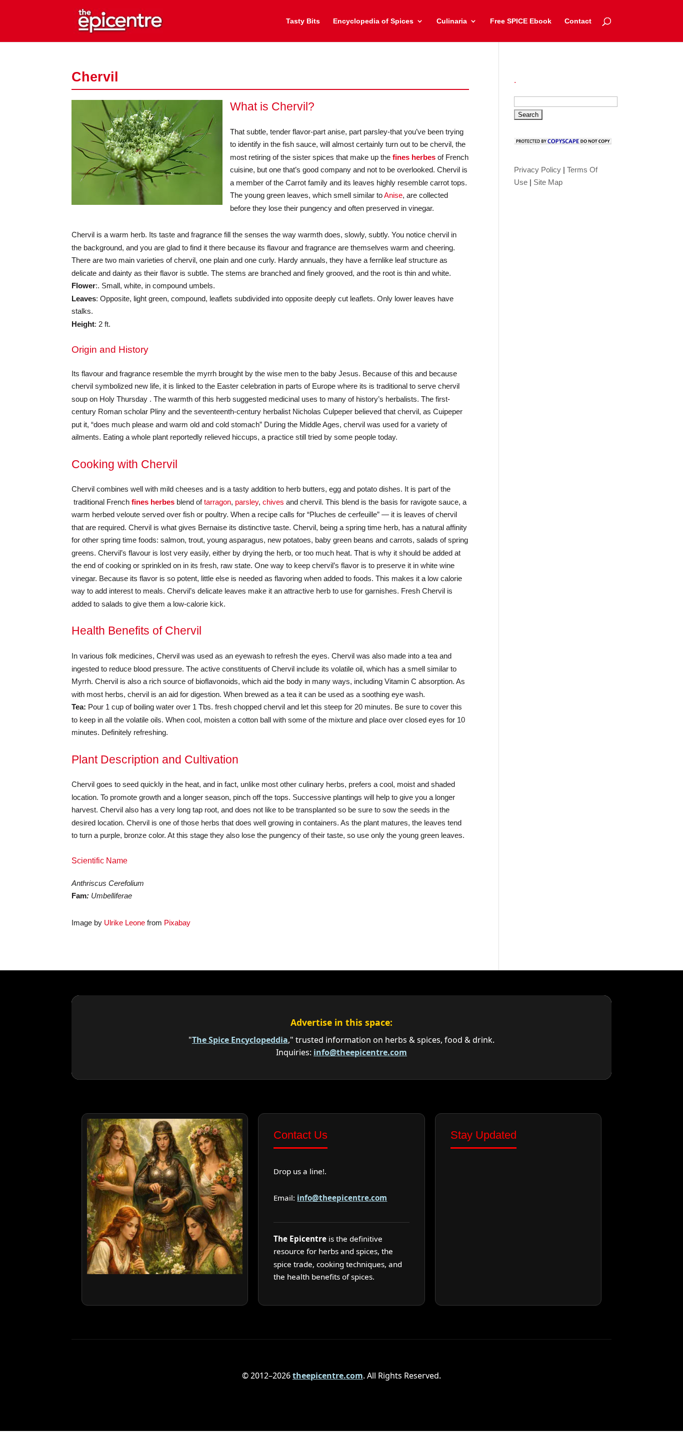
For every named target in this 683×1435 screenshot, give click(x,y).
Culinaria (451, 21)
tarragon (217, 502)
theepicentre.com (327, 1375)
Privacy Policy (537, 169)
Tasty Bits (303, 21)
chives (273, 502)
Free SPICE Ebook (521, 21)
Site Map (548, 182)
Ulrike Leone (124, 922)
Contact (578, 21)
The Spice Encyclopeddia (240, 1039)
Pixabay (177, 922)
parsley (246, 502)
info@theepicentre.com (360, 1052)
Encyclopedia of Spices (373, 21)
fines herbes (414, 157)
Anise (393, 195)
